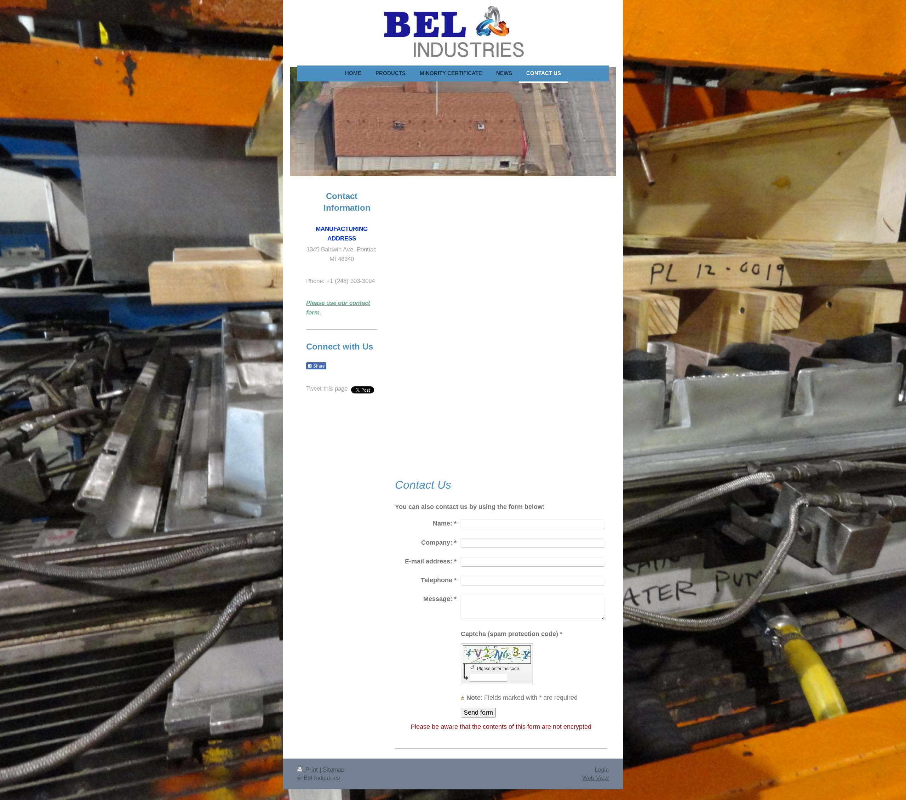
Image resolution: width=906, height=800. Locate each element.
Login (602, 769)
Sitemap (333, 769)
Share (318, 366)
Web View (595, 778)
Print (312, 769)
